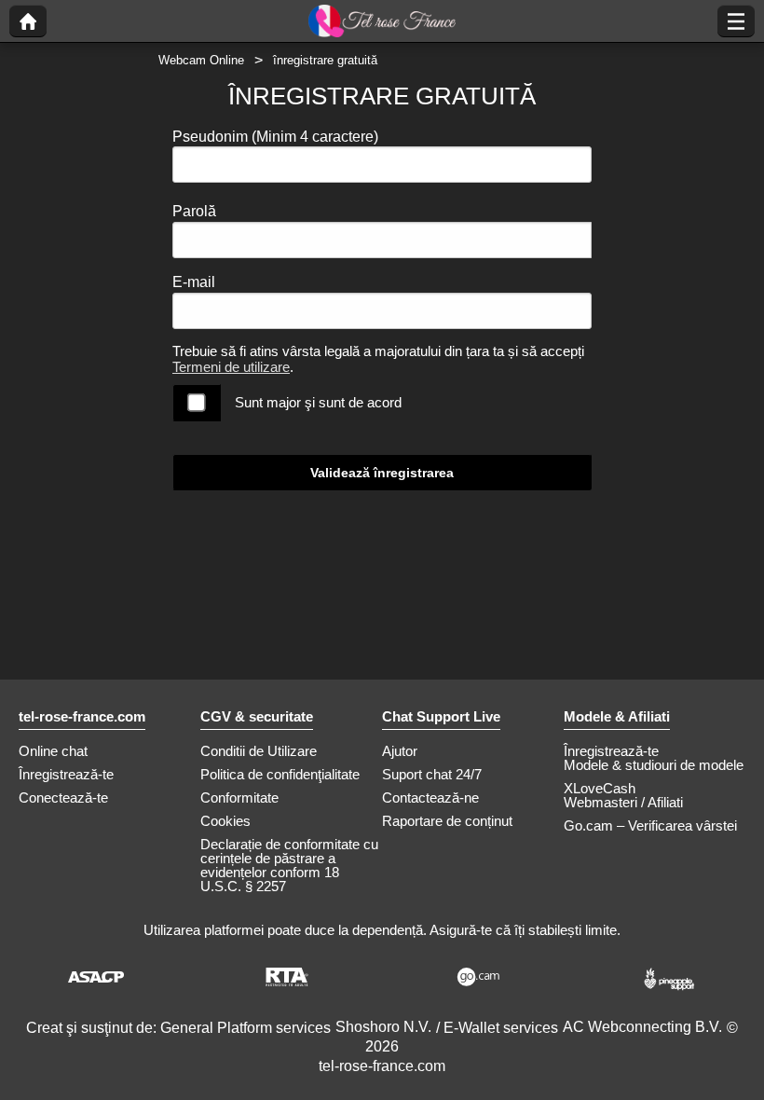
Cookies (225, 821)
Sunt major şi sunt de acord (318, 402)
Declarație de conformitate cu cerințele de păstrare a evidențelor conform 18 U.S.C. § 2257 (289, 865)
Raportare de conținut (447, 821)
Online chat (53, 751)
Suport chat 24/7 (432, 774)
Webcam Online (201, 60)
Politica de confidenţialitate (280, 774)
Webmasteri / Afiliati (623, 802)
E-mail (193, 282)
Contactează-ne (430, 797)
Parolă (194, 211)
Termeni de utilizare (231, 367)
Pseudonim (275, 136)
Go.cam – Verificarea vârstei (650, 825)
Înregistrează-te (66, 774)
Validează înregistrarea (382, 472)
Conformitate (239, 797)
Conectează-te (63, 797)
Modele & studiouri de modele (654, 765)
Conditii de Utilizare (258, 751)
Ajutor (399, 751)
